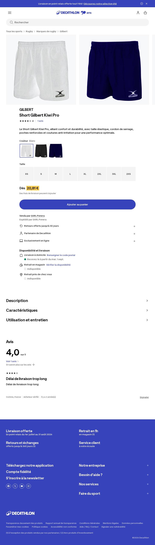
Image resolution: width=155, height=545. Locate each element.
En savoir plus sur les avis (18, 364)
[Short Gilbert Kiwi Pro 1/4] (41, 70)
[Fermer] (146, 3)
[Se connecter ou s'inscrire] (138, 12)
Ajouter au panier (77, 204)
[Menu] (9, 12)
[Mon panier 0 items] (145, 12)
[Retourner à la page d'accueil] (74, 12)
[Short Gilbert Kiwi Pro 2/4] (114, 70)
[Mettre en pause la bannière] (141, 3)
